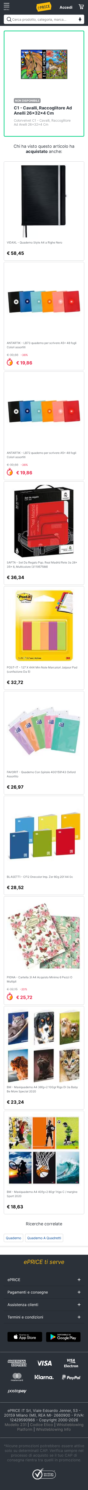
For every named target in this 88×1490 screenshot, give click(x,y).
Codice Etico (41, 1424)
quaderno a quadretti (44, 1238)
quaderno (13, 1238)
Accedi (66, 7)
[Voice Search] (80, 19)
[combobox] (44, 19)
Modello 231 (16, 1424)
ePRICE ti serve (44, 1261)
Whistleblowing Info (53, 1429)
